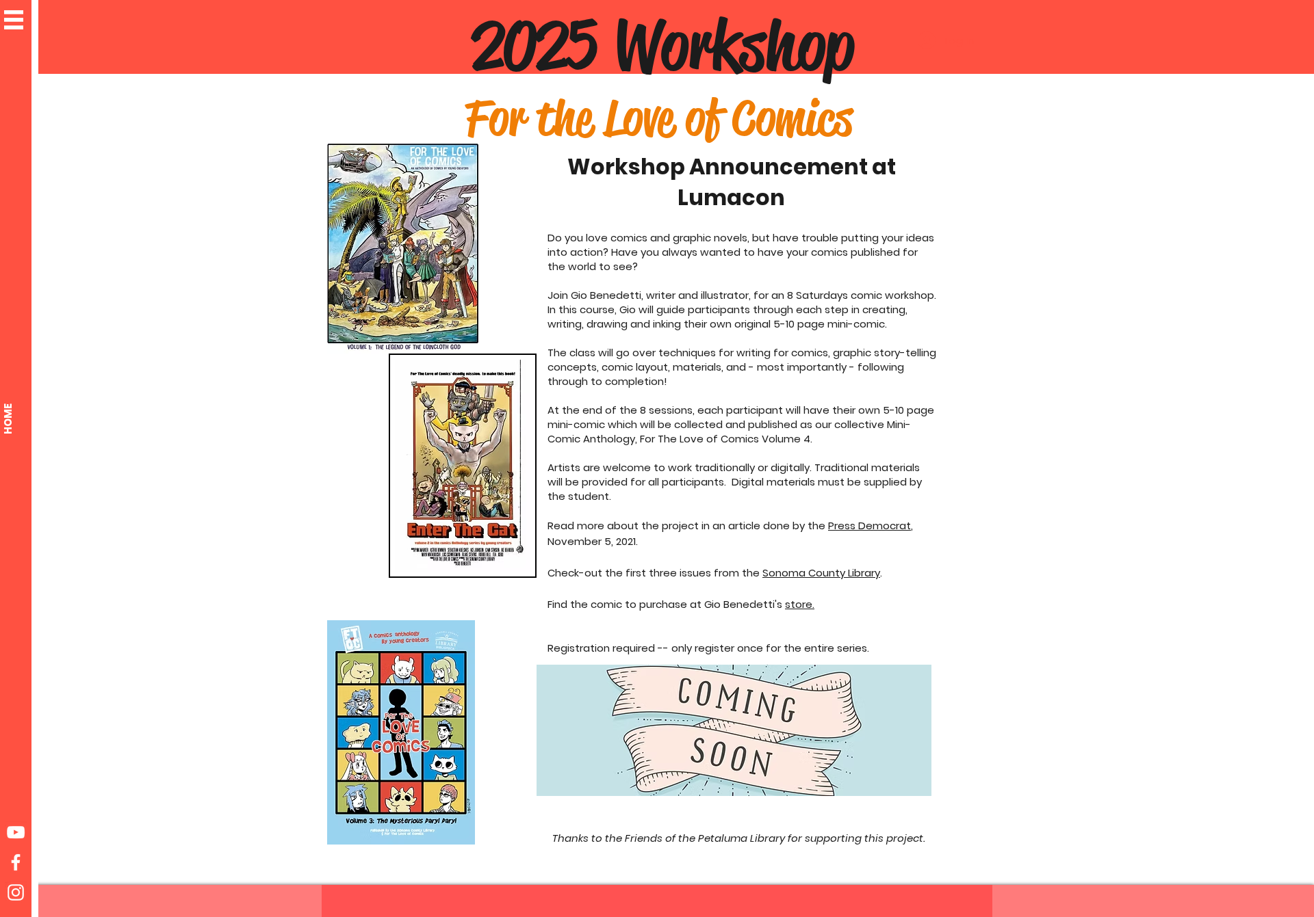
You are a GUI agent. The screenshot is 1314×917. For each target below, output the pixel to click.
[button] (13, 19)
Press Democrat (869, 525)
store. (799, 604)
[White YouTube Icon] (16, 832)
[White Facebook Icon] (16, 862)
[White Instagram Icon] (16, 892)
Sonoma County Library (821, 573)
